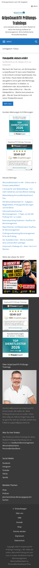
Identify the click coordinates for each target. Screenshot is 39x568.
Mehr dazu (8, 104)
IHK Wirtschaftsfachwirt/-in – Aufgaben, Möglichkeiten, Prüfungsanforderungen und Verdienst (17, 205)
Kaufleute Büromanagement (23, 443)
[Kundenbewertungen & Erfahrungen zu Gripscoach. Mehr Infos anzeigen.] (20, 170)
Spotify (5, 477)
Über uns (19, 513)
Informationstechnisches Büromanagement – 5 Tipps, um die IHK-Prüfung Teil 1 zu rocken (18, 214)
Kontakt (19, 522)
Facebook (6, 463)
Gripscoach (6, 65)
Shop (4, 490)
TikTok (4, 474)
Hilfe (19, 518)
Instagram (6, 466)
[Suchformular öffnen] (36, 41)
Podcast (5, 493)
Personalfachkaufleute (11, 448)
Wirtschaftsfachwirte (10, 445)
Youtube (5, 470)
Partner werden (19, 531)
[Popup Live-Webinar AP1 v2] (19, 293)
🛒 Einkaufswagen (19, 509)
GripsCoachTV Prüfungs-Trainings (19, 20)
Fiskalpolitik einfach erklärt (15, 58)
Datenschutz (20, 540)
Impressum (19, 536)
